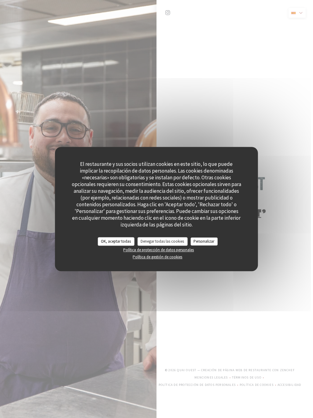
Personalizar (203, 241)
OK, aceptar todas (116, 241)
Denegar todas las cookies (162, 241)
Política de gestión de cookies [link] (157, 256)
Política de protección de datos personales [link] (158, 249)
